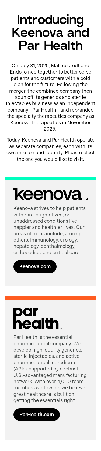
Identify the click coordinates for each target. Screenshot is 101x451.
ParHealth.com (36, 414)
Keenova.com (35, 266)
